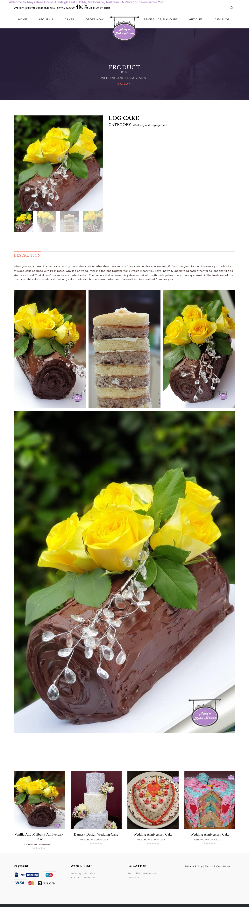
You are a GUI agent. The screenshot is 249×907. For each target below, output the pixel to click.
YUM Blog (221, 19)
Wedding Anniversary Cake (152, 834)
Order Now (94, 19)
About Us (45, 19)
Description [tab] (27, 255)
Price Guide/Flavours (160, 19)
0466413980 (67, 7)
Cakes (69, 19)
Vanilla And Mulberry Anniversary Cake (39, 836)
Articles (196, 19)
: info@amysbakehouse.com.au (37, 7)
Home (22, 19)
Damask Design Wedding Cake (96, 834)
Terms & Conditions (217, 866)
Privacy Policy (193, 866)
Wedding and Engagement (124, 78)
